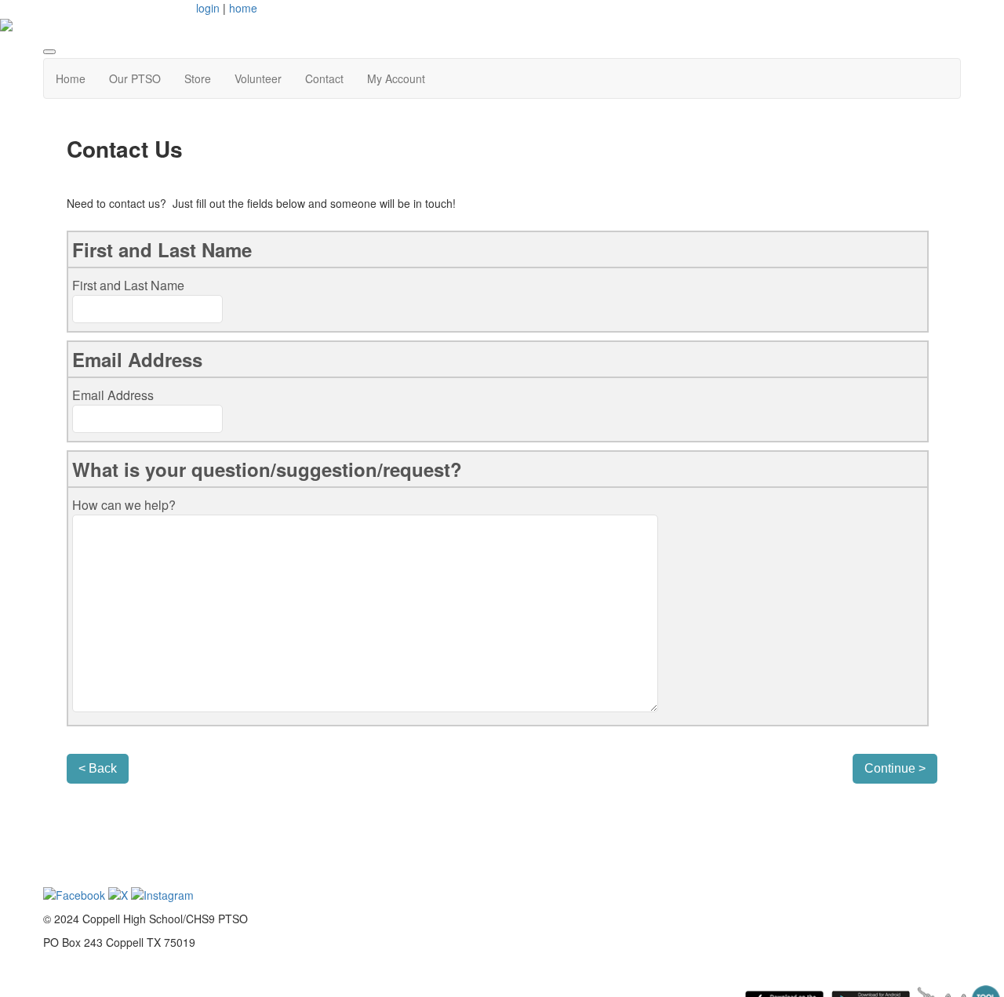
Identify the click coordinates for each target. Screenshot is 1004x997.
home (243, 8)
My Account (396, 78)
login (208, 8)
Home (70, 78)
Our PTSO (135, 78)
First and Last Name (128, 285)
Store (197, 78)
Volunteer (258, 78)
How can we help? (124, 505)
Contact (324, 78)
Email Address (113, 395)
